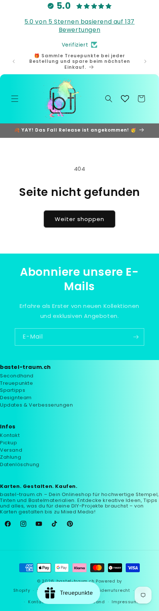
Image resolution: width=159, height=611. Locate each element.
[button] (15, 99)
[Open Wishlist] (125, 99)
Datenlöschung (20, 464)
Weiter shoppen (79, 219)
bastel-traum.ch (76, 581)
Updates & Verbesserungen (36, 404)
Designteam (16, 397)
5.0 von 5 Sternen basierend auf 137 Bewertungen (79, 25)
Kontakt (10, 435)
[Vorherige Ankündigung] (14, 61)
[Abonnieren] (136, 337)
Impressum (125, 602)
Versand (11, 450)
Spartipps (12, 390)
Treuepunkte (16, 383)
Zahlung (10, 457)
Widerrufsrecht (112, 590)
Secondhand (17, 375)
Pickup (8, 442)
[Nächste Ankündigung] (145, 61)
